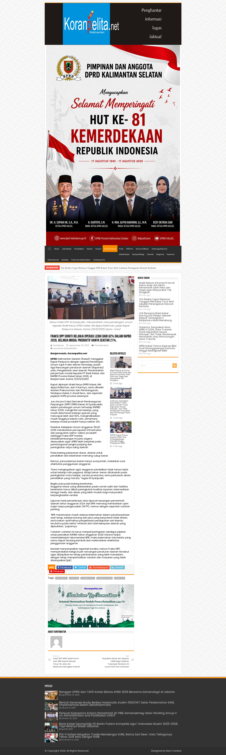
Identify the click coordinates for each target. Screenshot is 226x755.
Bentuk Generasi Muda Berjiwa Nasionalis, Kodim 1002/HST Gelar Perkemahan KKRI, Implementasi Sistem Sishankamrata (116, 704)
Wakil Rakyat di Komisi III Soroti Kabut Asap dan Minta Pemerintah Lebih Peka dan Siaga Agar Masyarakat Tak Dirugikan (120, 375)
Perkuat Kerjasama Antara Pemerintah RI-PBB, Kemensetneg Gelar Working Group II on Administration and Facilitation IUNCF (118, 714)
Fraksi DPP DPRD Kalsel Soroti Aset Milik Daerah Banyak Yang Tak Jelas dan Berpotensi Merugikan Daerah (66, 661)
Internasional (53, 260)
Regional (160, 254)
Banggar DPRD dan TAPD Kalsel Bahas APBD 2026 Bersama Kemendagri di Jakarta (117, 692)
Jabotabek (66, 249)
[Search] (174, 365)
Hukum (90, 249)
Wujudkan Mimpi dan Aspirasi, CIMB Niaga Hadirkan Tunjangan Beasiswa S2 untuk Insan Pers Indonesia (115, 661)
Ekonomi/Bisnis (142, 249)
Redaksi (65, 260)
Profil (121, 249)
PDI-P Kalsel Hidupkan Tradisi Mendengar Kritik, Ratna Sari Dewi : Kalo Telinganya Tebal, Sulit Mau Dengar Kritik (115, 736)
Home (49, 248)
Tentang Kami (99, 260)
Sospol (98, 249)
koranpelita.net (88, 578)
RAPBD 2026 (119, 578)
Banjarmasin (62, 578)
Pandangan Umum (105, 578)
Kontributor (58, 345)
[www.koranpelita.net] (113, 24)
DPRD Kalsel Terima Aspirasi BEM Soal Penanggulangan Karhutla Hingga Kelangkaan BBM (119, 439)
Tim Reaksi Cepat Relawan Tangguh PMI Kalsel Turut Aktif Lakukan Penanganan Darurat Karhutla (156, 303)
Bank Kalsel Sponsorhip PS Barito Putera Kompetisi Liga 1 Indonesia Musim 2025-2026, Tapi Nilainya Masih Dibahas (118, 725)
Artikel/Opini (124, 254)
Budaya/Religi (138, 254)
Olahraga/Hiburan (159, 249)
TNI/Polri (129, 249)
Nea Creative (173, 750)
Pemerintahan (110, 249)
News (56, 249)
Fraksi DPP (74, 578)
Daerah (150, 254)
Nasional (170, 254)
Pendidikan (79, 249)
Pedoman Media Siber (80, 260)
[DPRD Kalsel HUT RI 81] (113, 145)
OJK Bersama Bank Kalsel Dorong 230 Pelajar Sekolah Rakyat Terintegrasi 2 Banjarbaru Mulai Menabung (112, 268)
